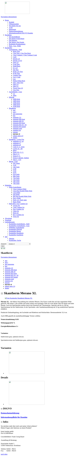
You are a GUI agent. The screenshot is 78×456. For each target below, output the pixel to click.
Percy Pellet (17, 198)
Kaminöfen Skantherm (16, 233)
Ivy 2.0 (15, 68)
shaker (15, 138)
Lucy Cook (16, 77)
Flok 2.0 (15, 62)
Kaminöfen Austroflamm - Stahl (19, 224)
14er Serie (16, 167)
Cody (15, 57)
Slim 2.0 (15, 84)
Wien (14, 95)
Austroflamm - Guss (15, 92)
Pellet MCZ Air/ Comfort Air (18, 204)
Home (7, 20)
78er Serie (16, 182)
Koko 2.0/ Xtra (18, 71)
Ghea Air (16, 211)
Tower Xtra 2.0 (18, 88)
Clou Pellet (16, 193)
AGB (10, 27)
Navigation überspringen (9, 17)
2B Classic (16, 163)
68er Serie (16, 176)
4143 (14, 172)
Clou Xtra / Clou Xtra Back (22, 53)
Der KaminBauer (14, 37)
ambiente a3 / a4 (18, 141)
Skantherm (12, 108)
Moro (15, 150)
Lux (14, 79)
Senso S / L (16, 156)
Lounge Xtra (17, 75)
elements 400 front (19, 119)
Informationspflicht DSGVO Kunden (21, 33)
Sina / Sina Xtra (18, 82)
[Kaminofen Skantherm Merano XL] (18, 298)
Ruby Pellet (17, 202)
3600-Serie (16, 104)
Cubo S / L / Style (18, 147)
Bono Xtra (16, 51)
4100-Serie (16, 106)
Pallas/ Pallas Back (19, 81)
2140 (14, 169)
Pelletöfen (8, 185)
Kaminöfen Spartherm (16, 235)
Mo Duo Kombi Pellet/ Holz (22, 196)
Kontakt (11, 22)
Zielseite (3, 244)
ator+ (14, 112)
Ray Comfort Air (18, 215)
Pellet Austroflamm (15, 187)
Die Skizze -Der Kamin (16, 42)
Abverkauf (8, 218)
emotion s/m (17, 130)
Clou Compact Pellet (19, 189)
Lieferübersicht (10, 222)
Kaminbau (8, 35)
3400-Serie (16, 101)
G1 (14, 93)
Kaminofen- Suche (15, 240)
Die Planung (13, 40)
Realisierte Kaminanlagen (17, 44)
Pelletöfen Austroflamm (16, 227)
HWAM (11, 97)
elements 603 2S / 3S (20, 125)
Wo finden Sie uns (15, 26)
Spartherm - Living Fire (16, 139)
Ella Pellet (16, 194)
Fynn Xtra (16, 64)
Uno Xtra (16, 90)
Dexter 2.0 (16, 59)
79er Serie (16, 183)
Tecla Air (16, 216)
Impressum (12, 29)
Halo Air (16, 213)
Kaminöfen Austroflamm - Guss (19, 226)
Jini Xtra (15, 70)
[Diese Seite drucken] (2, 248)
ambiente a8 (17, 145)
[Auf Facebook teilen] (4, 248)
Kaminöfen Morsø (15, 231)
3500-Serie (16, 103)
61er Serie (16, 174)
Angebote (8, 220)
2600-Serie (16, 99)
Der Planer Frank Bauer (16, 38)
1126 (14, 165)
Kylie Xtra (16, 73)
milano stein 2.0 (18, 136)
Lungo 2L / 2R (18, 149)
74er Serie (16, 180)
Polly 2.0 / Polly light (20, 200)
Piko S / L (16, 154)
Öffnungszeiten (14, 24)
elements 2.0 (17, 117)
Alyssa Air (16, 205)
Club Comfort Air (18, 207)
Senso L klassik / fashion (21, 158)
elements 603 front (19, 123)
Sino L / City (17, 160)
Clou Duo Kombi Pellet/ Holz (22, 191)
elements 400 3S (18, 121)
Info (6, 237)
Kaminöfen (8, 48)
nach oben (4, 454)
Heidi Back (16, 66)
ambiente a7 (17, 143)
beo (14, 115)
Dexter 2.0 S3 (17, 60)
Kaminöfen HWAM (15, 229)
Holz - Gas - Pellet (15, 46)
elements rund (17, 128)
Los (3, 246)
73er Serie (16, 178)
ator (14, 110)
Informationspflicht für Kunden (14, 417)
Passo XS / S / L (18, 152)
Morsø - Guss (13, 161)
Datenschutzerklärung (16, 31)
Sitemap (11, 238)
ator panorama (17, 114)
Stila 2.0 (15, 86)
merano (15, 132)
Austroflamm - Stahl (15, 49)
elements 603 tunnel (19, 127)
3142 (14, 171)
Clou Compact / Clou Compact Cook (25, 55)
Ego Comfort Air (18, 209)
